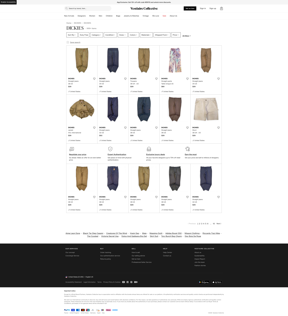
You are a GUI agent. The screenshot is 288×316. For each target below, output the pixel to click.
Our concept (70, 252)
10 (214, 223)
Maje (144, 233)
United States (85, 313)
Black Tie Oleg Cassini (93, 233)
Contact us (167, 256)
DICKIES (77, 23)
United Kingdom (74, 313)
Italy (103, 313)
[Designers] (87, 16)
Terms (99, 282)
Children (109, 16)
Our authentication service (110, 256)
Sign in (203, 8)
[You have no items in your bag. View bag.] (221, 8)
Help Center (167, 252)
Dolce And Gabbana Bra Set (134, 236)
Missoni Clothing (192, 233)
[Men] (104, 16)
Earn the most (191, 154)
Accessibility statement (73, 282)
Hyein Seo (134, 233)
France (66, 313)
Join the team (200, 262)
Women (92, 16)
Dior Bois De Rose (193, 236)
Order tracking (105, 252)
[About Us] (179, 16)
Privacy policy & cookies (111, 282)
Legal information (89, 282)
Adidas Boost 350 (173, 233)
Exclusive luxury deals (155, 154)
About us (198, 252)
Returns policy (105, 259)
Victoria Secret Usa (109, 236)
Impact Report (200, 259)
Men (100, 16)
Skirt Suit (154, 236)
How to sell (136, 252)
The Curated (92, 236)
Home (68, 23)
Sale (164, 16)
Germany (93, 313)
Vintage (146, 16)
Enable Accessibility (8, 2)
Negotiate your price (77, 154)
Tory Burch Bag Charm (171, 236)
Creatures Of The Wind (116, 233)
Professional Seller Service (141, 262)
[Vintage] (150, 16)
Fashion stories (200, 265)
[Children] (114, 16)
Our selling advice (138, 256)
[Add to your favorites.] (94, 78)
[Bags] (122, 16)
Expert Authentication (117, 154)
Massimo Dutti (156, 233)
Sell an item (190, 8)
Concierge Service (72, 256)
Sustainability (200, 256)
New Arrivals (69, 16)
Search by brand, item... (77, 8)
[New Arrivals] (76, 16)
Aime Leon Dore (73, 233)
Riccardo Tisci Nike (211, 233)
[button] (221, 8)
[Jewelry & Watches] (141, 16)
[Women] (97, 16)
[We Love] (161, 16)
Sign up (212, 8)
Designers (82, 16)
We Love (155, 16)
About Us (173, 16)
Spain (99, 313)
